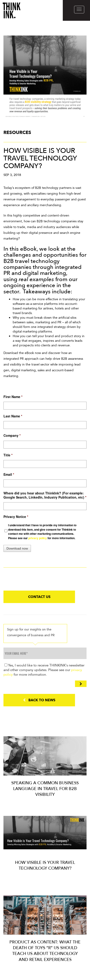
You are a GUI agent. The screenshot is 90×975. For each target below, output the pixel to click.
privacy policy (37, 538)
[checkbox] (45, 531)
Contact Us (39, 597)
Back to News (40, 700)
